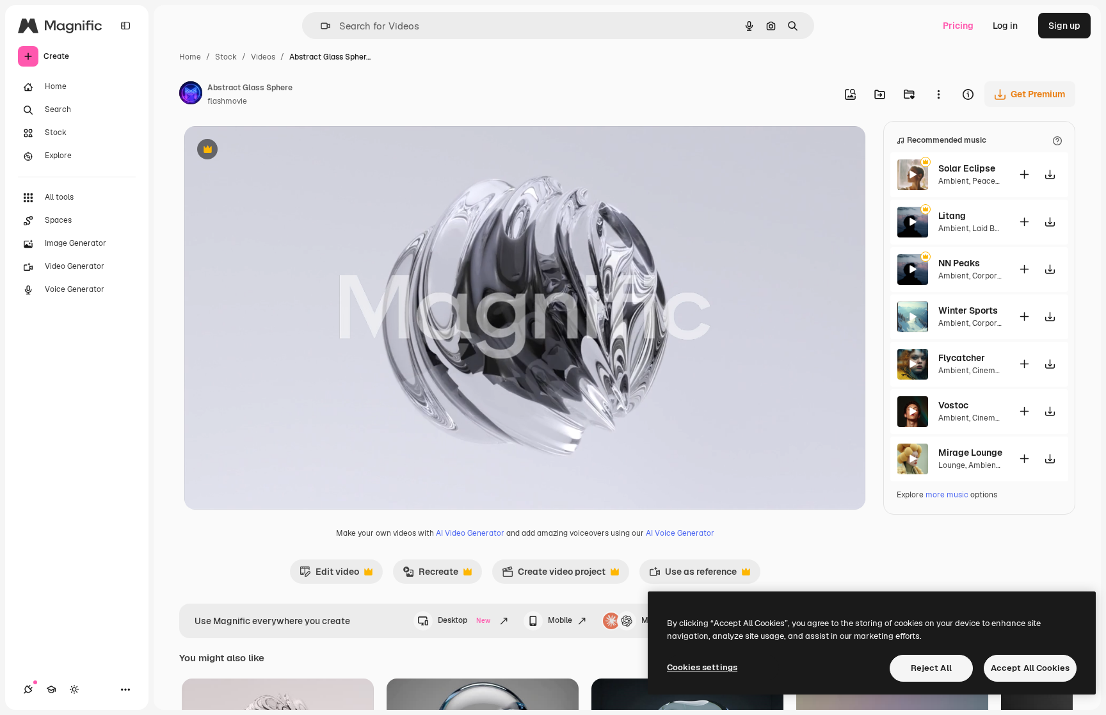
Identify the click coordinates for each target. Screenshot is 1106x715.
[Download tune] (1049, 174)
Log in (1005, 25)
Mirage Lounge (970, 452)
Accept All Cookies (1030, 668)
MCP (650, 620)
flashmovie (227, 101)
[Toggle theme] (74, 689)
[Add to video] (1024, 174)
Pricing (958, 25)
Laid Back (990, 228)
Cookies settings (702, 667)
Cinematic (990, 371)
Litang (952, 215)
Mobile (560, 620)
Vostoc (953, 405)
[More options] (938, 94)
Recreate (430, 575)
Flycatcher (961, 358)
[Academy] (51, 689)
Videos (263, 57)
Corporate (990, 276)
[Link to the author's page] (190, 94)
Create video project (553, 575)
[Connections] (28, 689)
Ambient (953, 181)
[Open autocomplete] (320, 26)
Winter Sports (968, 310)
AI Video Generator (470, 533)
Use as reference (693, 575)
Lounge (951, 465)
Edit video (329, 575)
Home (190, 57)
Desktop (464, 620)
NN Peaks (959, 263)
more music (947, 495)
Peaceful (988, 181)
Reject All (931, 668)
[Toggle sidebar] (125, 25)
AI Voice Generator (680, 533)
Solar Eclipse (966, 168)
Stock (226, 57)
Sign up (1064, 25)
